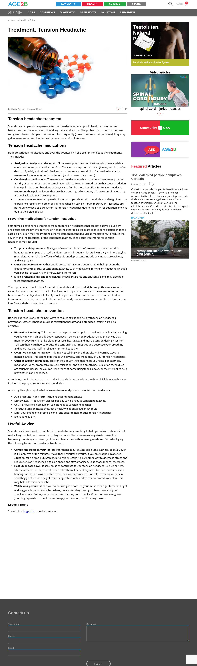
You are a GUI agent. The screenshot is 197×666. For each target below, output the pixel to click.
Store (136, 3)
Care (31, 12)
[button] (170, 4)
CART (181, 3)
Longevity (68, 3)
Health (92, 3)
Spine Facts (88, 12)
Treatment (127, 12)
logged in (28, 511)
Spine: (15, 12)
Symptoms (108, 12)
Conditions (47, 12)
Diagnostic (67, 12)
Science (114, 3)
